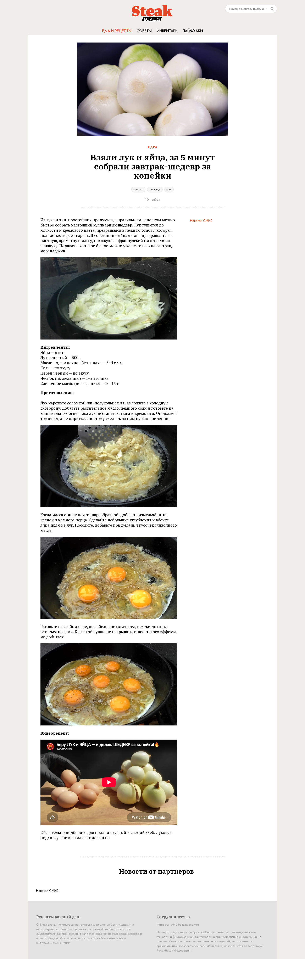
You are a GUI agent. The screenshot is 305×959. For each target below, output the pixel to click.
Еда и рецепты (117, 31)
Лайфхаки (192, 31)
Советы (144, 31)
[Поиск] (272, 8)
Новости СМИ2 (201, 220)
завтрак (138, 189)
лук (169, 189)
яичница (155, 189)
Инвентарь (167, 31)
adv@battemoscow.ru (185, 924)
